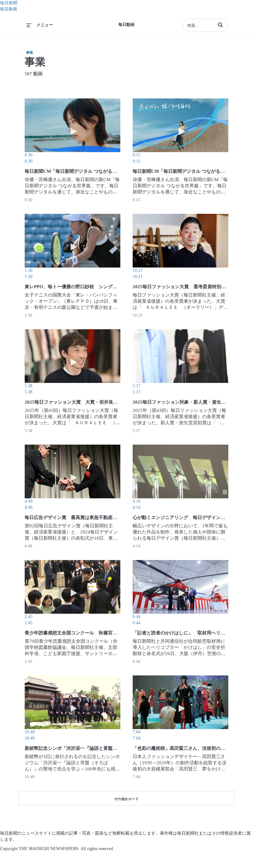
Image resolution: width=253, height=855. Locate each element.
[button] (220, 24)
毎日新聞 (8, 3)
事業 (29, 52)
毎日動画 (8, 9)
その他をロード (126, 799)
